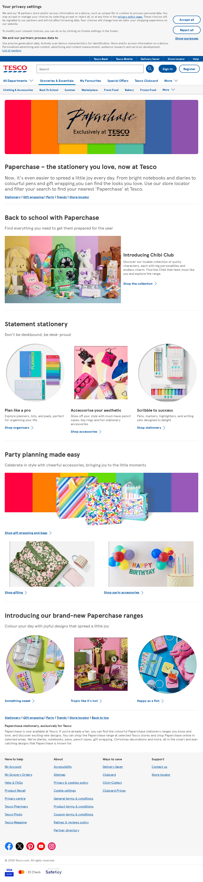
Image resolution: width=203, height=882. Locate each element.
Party (50, 197)
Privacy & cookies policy (71, 782)
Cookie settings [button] (65, 790)
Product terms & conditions (74, 806)
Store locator (79, 197)
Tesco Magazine (16, 822)
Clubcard (109, 774)
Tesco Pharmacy (16, 806)
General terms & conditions (73, 798)
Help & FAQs (14, 782)
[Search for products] (150, 69)
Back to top (100, 717)
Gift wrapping (33, 197)
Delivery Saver (113, 766)
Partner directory (66, 830)
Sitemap (59, 774)
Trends (62, 197)
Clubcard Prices (114, 790)
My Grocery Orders (18, 774)
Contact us (159, 766)
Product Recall (15, 790)
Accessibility (63, 766)
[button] (101, 59)
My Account (13, 766)
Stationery (13, 197)
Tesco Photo (13, 814)
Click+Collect (112, 782)
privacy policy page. (130, 16)
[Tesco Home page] (15, 68)
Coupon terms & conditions (73, 814)
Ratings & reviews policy (71, 822)
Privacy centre (15, 798)
